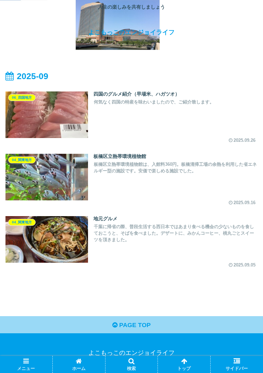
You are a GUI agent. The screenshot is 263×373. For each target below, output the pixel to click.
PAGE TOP (134, 325)
